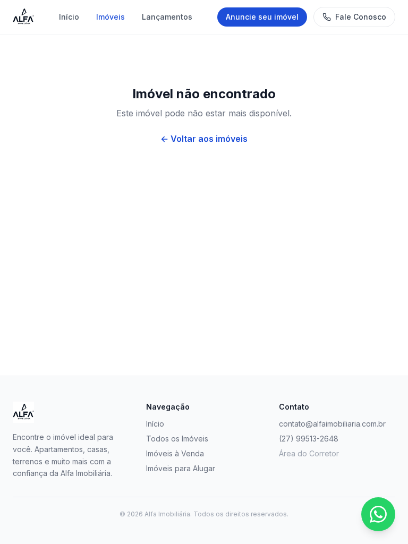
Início (69, 16)
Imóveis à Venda (175, 453)
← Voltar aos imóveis (204, 138)
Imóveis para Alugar (180, 468)
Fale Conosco (360, 16)
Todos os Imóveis (177, 438)
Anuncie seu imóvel (262, 16)
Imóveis (110, 16)
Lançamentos (167, 16)
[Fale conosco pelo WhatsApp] (378, 514)
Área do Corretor (309, 453)
